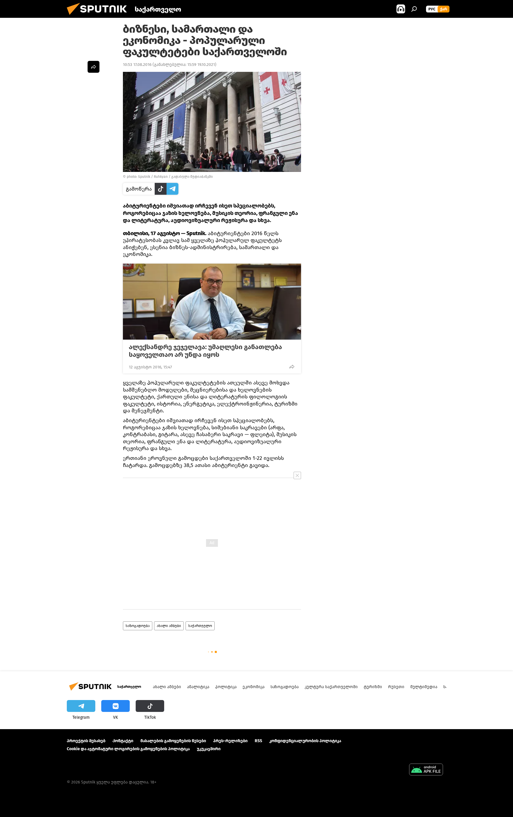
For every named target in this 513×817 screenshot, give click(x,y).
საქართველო (200, 626)
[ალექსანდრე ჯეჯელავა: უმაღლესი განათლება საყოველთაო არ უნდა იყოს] (212, 302)
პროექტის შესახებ (86, 740)
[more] (292, 367)
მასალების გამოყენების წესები (173, 740)
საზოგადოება (138, 626)
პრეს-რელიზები (230, 740)
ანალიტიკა (198, 686)
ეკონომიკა (254, 686)
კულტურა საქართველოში (331, 686)
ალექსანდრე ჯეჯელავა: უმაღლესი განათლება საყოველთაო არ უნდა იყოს (205, 351)
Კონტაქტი (123, 740)
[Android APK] (426, 770)
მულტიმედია (423, 686)
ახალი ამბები (169, 626)
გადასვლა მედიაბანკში (192, 177)
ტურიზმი (373, 686)
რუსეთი (396, 686)
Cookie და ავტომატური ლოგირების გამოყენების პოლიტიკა (128, 748)
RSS (258, 740)
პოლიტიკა (226, 686)
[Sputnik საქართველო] (99, 16)
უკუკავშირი (209, 748)
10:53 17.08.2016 (137, 64)
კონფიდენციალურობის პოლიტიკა (305, 740)
